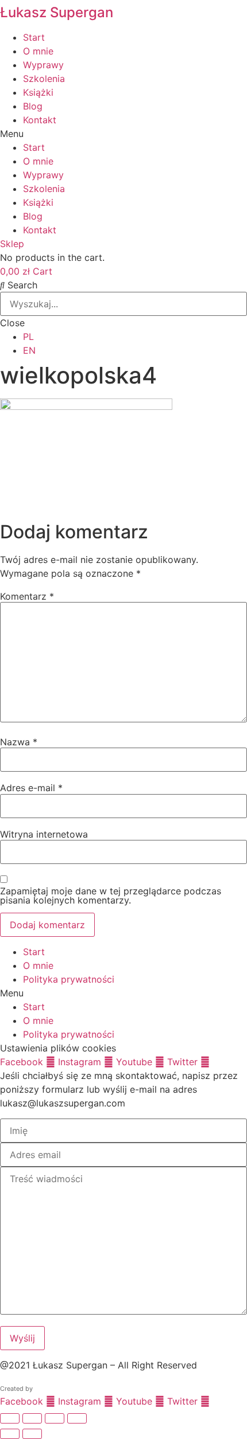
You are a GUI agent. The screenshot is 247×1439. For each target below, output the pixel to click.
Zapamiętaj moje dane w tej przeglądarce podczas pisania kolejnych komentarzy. (110, 895)
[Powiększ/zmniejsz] (10, 1418)
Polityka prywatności (68, 979)
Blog (33, 106)
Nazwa (18, 741)
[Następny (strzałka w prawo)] (32, 1434)
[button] (123, 133)
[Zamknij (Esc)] (77, 1418)
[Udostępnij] (54, 1418)
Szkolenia (44, 78)
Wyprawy (43, 65)
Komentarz (27, 596)
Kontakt (39, 120)
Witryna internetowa (44, 834)
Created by (16, 1389)
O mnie (38, 51)
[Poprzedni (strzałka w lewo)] (10, 1434)
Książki (38, 92)
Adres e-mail (31, 787)
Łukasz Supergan (56, 12)
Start (34, 37)
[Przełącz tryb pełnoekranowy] (32, 1418)
